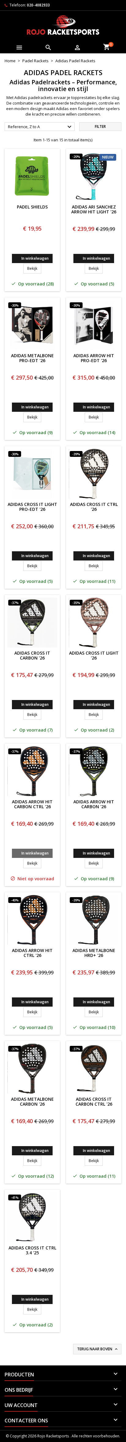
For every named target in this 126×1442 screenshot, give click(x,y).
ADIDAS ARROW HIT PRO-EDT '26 (93, 358)
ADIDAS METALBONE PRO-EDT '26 (32, 358)
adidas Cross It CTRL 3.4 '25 (32, 1250)
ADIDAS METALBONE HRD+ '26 (93, 953)
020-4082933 (38, 5)
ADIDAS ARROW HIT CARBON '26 (93, 804)
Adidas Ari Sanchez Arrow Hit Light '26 (93, 210)
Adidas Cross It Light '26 (94, 656)
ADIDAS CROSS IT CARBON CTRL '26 (94, 1102)
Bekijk (34, 268)
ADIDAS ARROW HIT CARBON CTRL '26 (32, 804)
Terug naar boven (98, 1349)
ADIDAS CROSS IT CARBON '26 (32, 656)
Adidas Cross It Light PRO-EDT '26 (32, 507)
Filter (100, 126)
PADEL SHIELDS (32, 207)
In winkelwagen (35, 258)
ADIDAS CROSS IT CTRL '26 (94, 507)
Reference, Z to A (40, 127)
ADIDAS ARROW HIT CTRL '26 (32, 953)
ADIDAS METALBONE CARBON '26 (32, 1102)
